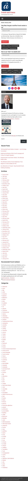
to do (10, 72)
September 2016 (6, 249)
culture (3, 45)
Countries (4, 330)
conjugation (15, 70)
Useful (3, 454)
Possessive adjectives (7, 405)
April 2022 (4, 207)
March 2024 (5, 198)
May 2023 (4, 202)
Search (2, 138)
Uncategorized (5, 452)
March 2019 (5, 220)
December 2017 (6, 231)
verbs (3, 463)
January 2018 (5, 229)
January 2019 (5, 224)
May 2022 (4, 205)
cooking (4, 328)
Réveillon (4, 418)
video (3, 465)
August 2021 (5, 214)
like (3, 374)
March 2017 (5, 238)
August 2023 (5, 200)
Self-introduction (6, 421)
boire (3, 301)
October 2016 (5, 247)
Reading (4, 412)
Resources (4, 416)
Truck (3, 451)
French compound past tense (9, 348)
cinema (4, 314)
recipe (3, 414)
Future (3, 356)
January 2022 (5, 213)
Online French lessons (7, 394)
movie (3, 390)
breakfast (4, 303)
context (4, 326)
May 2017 (4, 236)
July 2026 (4, 176)
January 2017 (5, 242)
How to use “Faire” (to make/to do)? (10, 52)
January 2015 (5, 258)
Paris (3, 396)
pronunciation (5, 410)
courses (4, 332)
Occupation (5, 392)
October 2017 (5, 234)
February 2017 (5, 240)
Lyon (3, 379)
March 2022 (5, 209)
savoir (3, 420)
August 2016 (5, 251)
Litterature (4, 376)
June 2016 (4, 255)
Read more (4, 41)
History (4, 361)
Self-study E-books (6, 423)
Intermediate (5, 72)
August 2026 (5, 174)
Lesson (4, 370)
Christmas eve (5, 312)
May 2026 (4, 178)
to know (4, 441)
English (4, 339)
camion (4, 304)
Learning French (13, 48)
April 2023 (4, 203)
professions (5, 409)
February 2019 (5, 222)
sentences (4, 425)
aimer (3, 288)
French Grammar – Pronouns (12, 118)
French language (14, 45)
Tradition (4, 447)
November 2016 (6, 245)
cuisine (4, 335)
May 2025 (4, 187)
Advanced (4, 70)
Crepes (4, 334)
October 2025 (5, 185)
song (3, 429)
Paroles (4, 398)
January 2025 (5, 192)
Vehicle (4, 460)
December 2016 (6, 244)
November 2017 (6, 233)
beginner (10, 70)
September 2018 (6, 227)
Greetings (4, 359)
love (3, 378)
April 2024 (4, 196)
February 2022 (5, 211)
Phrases (4, 401)
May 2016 (4, 256)
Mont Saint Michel (6, 385)
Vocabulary (4, 467)
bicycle (3, 299)
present (4, 407)
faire (21, 70)
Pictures (4, 403)
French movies (5, 48)
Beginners (4, 297)
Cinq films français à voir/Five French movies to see (14, 26)
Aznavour (4, 293)
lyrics (3, 381)
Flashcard (4, 343)
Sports (3, 432)
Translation (4, 449)
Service (4, 427)
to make (15, 72)
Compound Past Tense (7, 321)
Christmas (4, 310)
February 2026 (5, 180)
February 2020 (5, 218)
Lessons (4, 372)
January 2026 (5, 181)
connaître (4, 324)
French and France (8, 12)
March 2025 (5, 189)
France (3, 345)
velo (3, 462)
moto (3, 387)
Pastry (3, 399)
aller (3, 290)
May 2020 (4, 216)
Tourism (4, 445)
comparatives (5, 317)
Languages (4, 367)
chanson (4, 308)
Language (4, 365)
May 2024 (4, 194)
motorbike (4, 388)
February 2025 (5, 191)
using (19, 72)
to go (3, 440)
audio (3, 292)
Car (3, 306)
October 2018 (5, 225)
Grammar (4, 357)
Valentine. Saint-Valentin (8, 458)
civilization (4, 315)
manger (4, 383)
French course (5, 350)
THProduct (13, 135)
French (8, 45)
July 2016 (4, 253)
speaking (4, 431)
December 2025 (6, 183)
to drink (4, 436)
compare (4, 319)
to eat (3, 438)
